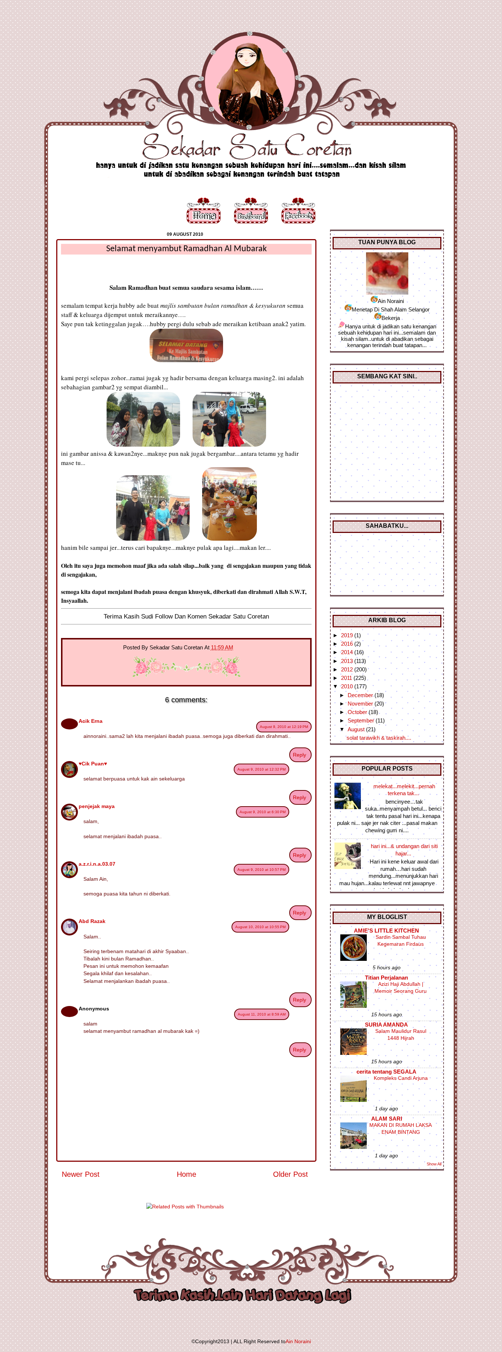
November (361, 703)
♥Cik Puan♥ (93, 764)
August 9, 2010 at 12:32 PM (261, 769)
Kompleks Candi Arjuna (401, 1078)
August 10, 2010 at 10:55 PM (260, 927)
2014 (347, 652)
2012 (347, 669)
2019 (347, 635)
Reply (299, 755)
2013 (347, 661)
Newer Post (81, 1174)
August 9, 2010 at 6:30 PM (263, 812)
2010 (347, 686)
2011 (347, 678)
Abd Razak (92, 921)
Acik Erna (91, 721)
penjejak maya (97, 806)
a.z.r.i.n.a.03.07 (97, 864)
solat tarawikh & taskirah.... (379, 738)
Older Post (290, 1174)
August (357, 729)
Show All (434, 1164)
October (358, 712)
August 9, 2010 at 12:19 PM (284, 727)
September (362, 720)
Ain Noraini (298, 1341)
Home (186, 1174)
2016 (347, 644)
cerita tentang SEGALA (386, 1071)
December (361, 695)
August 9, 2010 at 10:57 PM (261, 870)
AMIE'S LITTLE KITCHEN (386, 930)
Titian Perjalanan (386, 977)
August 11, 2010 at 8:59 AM (262, 1014)
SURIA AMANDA (386, 1024)
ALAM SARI (386, 1118)
